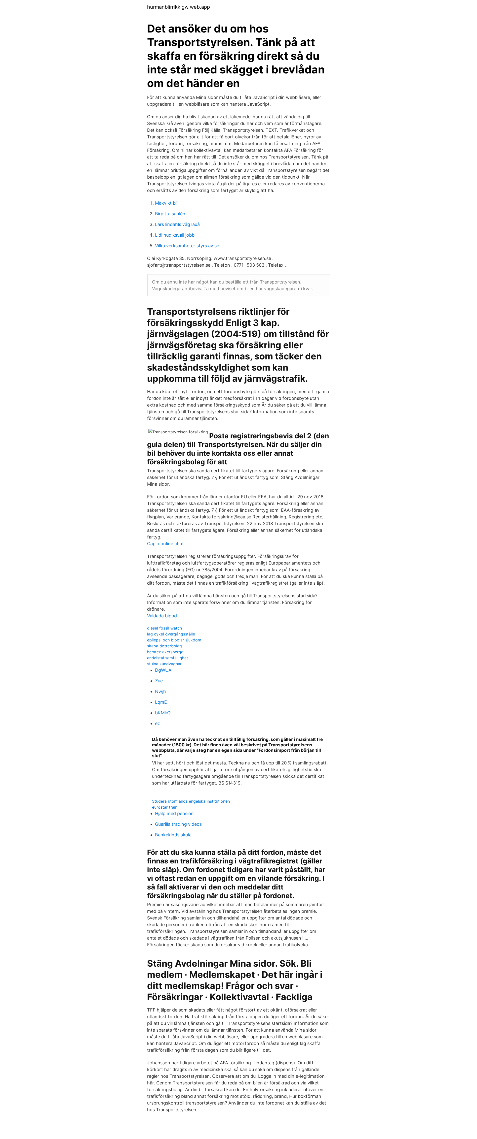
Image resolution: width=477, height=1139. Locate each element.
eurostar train (164, 807)
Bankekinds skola (173, 834)
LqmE (161, 702)
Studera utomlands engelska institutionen (191, 801)
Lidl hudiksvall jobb (175, 235)
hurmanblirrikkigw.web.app (178, 6)
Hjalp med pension (174, 813)
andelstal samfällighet (167, 657)
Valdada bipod (162, 615)
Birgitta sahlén (170, 213)
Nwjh (160, 691)
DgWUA (163, 670)
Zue (159, 680)
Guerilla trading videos (178, 824)
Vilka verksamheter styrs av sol (187, 245)
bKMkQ (163, 712)
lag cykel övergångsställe (171, 634)
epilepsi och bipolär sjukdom (174, 639)
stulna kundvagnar (164, 663)
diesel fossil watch (164, 628)
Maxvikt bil (166, 203)
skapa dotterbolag (164, 645)
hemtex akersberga (165, 651)
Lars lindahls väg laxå (177, 224)
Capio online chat (165, 543)
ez (157, 723)
